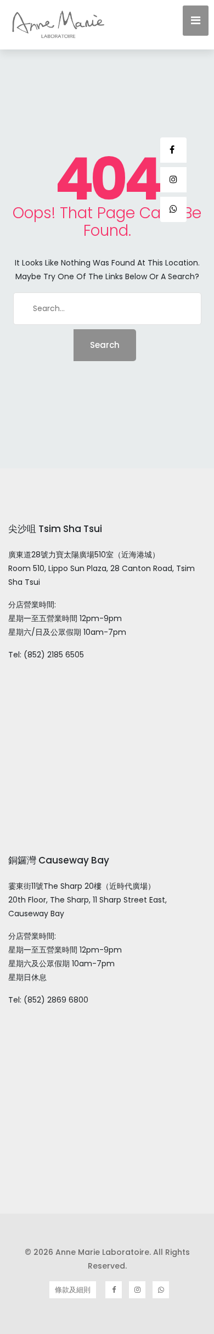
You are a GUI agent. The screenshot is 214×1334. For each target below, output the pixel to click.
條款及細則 (73, 1290)
